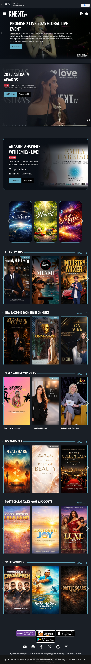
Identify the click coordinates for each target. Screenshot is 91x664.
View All (81, 253)
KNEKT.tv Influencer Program (34, 654)
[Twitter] (49, 647)
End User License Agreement (72, 654)
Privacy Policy (48, 654)
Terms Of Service (58, 654)
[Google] (58, 647)
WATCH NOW (10, 94)
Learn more (16, 46)
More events (28, 180)
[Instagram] (33, 647)
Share (14, 654)
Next (89, 33)
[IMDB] (66, 647)
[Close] (1, 4)
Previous (2, 33)
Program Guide (24, 94)
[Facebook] (41, 647)
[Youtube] (25, 647)
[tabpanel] (45, 33)
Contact (22, 654)
